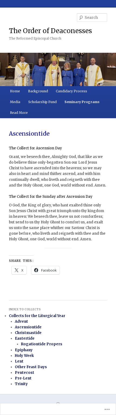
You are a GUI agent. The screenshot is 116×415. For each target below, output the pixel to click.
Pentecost (24, 372)
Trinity (21, 384)
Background (38, 91)
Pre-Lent (23, 378)
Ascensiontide (28, 327)
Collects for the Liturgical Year (37, 316)
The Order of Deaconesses (50, 31)
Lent (19, 361)
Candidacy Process (71, 91)
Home (15, 91)
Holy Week (24, 355)
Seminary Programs (82, 102)
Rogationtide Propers (41, 344)
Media (15, 102)
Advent (21, 321)
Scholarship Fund (42, 102)
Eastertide (25, 338)
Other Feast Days (31, 367)
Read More (19, 113)
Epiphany (24, 350)
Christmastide (28, 332)
